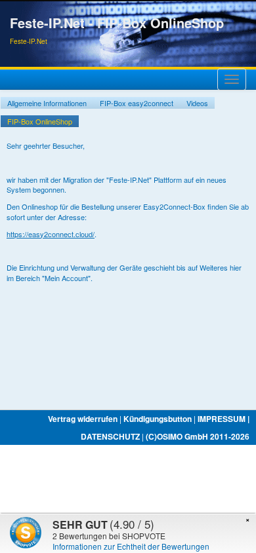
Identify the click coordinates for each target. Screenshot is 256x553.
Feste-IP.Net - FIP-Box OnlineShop (117, 22)
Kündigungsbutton (157, 419)
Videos (197, 103)
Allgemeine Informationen (47, 103)
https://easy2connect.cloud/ (51, 234)
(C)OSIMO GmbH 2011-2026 (197, 436)
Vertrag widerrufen (82, 419)
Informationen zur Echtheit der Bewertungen (131, 546)
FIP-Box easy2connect (136, 103)
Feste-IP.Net (28, 41)
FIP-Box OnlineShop (39, 121)
